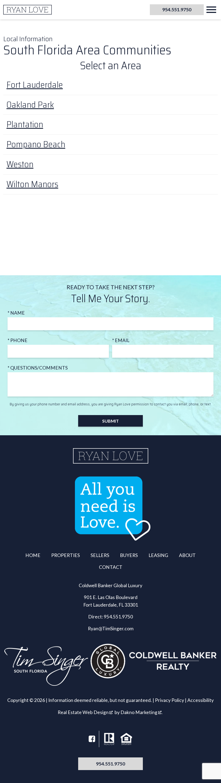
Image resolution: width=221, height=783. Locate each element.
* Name (16, 313)
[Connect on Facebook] (92, 739)
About (187, 555)
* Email (120, 340)
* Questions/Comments (38, 368)
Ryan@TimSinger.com (110, 628)
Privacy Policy (169, 700)
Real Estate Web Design (83, 712)
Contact (110, 567)
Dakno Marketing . (141, 712)
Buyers (129, 555)
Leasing (158, 555)
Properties (65, 555)
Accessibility (200, 700)
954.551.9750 (118, 617)
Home (32, 555)
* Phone (17, 340)
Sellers (100, 555)
